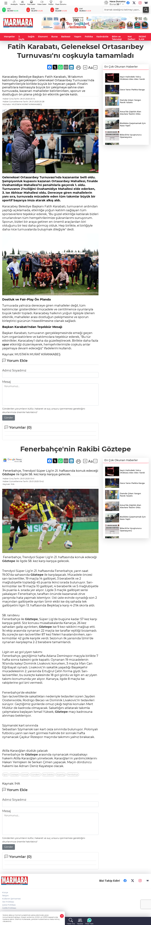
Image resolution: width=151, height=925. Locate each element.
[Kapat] (62, 916)
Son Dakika (48, 774)
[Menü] (6, 2)
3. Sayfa (21, 38)
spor (5, 344)
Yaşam (77, 36)
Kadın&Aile (102, 36)
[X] (134, 3)
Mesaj (6, 382)
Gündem (35, 774)
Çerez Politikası (9, 905)
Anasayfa (14, 4)
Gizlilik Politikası (9, 908)
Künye (5, 892)
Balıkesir (65, 36)
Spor (5, 774)
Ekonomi (43, 36)
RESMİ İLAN (142, 38)
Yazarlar (22, 4)
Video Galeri (41, 4)
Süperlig (60, 774)
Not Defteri (131, 38)
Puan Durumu (60, 4)
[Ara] (146, 10)
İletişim (5, 895)
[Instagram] (140, 3)
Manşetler (9, 36)
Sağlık (31, 36)
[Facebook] (128, 3)
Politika (89, 36)
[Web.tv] (146, 3)
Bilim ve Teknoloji (117, 38)
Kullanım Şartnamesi (11, 899)
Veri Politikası (8, 902)
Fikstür (51, 4)
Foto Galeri (31, 4)
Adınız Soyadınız (14, 370)
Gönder (8, 417)
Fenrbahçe (73, 774)
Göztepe (8, 474)
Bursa (54, 36)
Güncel (24, 774)
